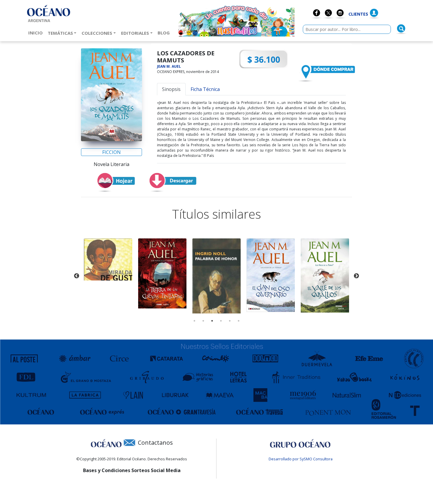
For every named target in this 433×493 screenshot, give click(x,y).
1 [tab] (194, 321)
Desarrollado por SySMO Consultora (301, 459)
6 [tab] (239, 321)
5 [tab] (230, 321)
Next (356, 276)
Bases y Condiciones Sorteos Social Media (132, 470)
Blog (165, 32)
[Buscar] (401, 28)
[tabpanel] (108, 259)
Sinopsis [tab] (171, 89)
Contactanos (155, 442)
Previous (77, 276)
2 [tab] (203, 321)
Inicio (36, 32)
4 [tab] (221, 321)
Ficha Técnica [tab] (205, 89)
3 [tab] (212, 321)
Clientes (358, 14)
